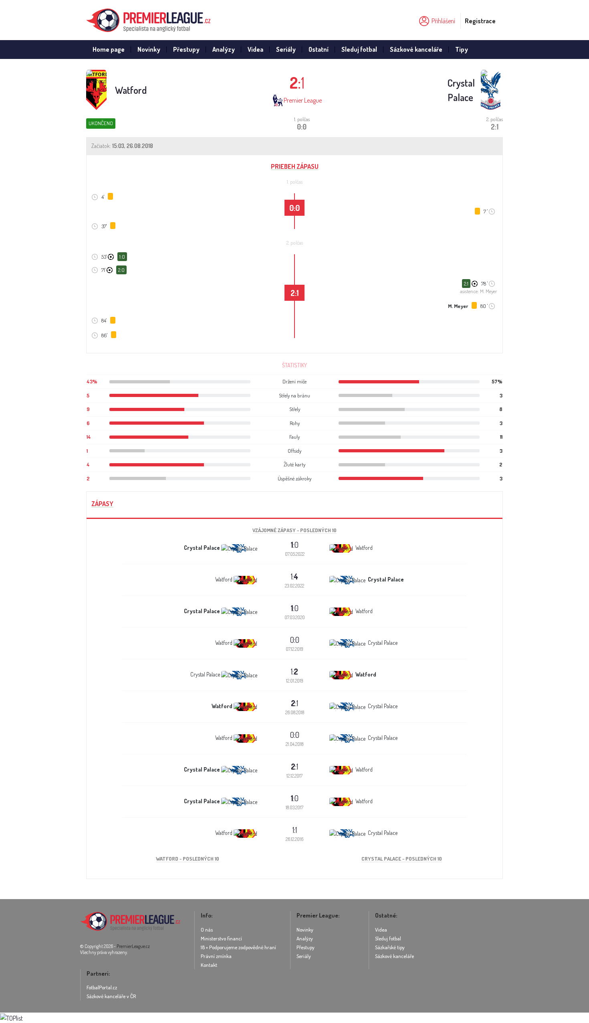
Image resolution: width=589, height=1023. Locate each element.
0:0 (294, 639)
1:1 (294, 829)
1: (294, 576)
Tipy (461, 49)
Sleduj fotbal (359, 49)
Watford (131, 90)
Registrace (480, 21)
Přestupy (186, 49)
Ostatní (319, 49)
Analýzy (223, 49)
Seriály (286, 49)
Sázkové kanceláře (416, 49)
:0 (295, 544)
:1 (294, 703)
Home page (109, 49)
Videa (255, 49)
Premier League (303, 100)
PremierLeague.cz (133, 946)
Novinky (148, 49)
